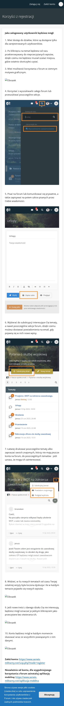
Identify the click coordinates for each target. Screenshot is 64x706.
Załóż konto (49, 4)
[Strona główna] (4, 4)
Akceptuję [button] (49, 694)
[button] (32, 702)
